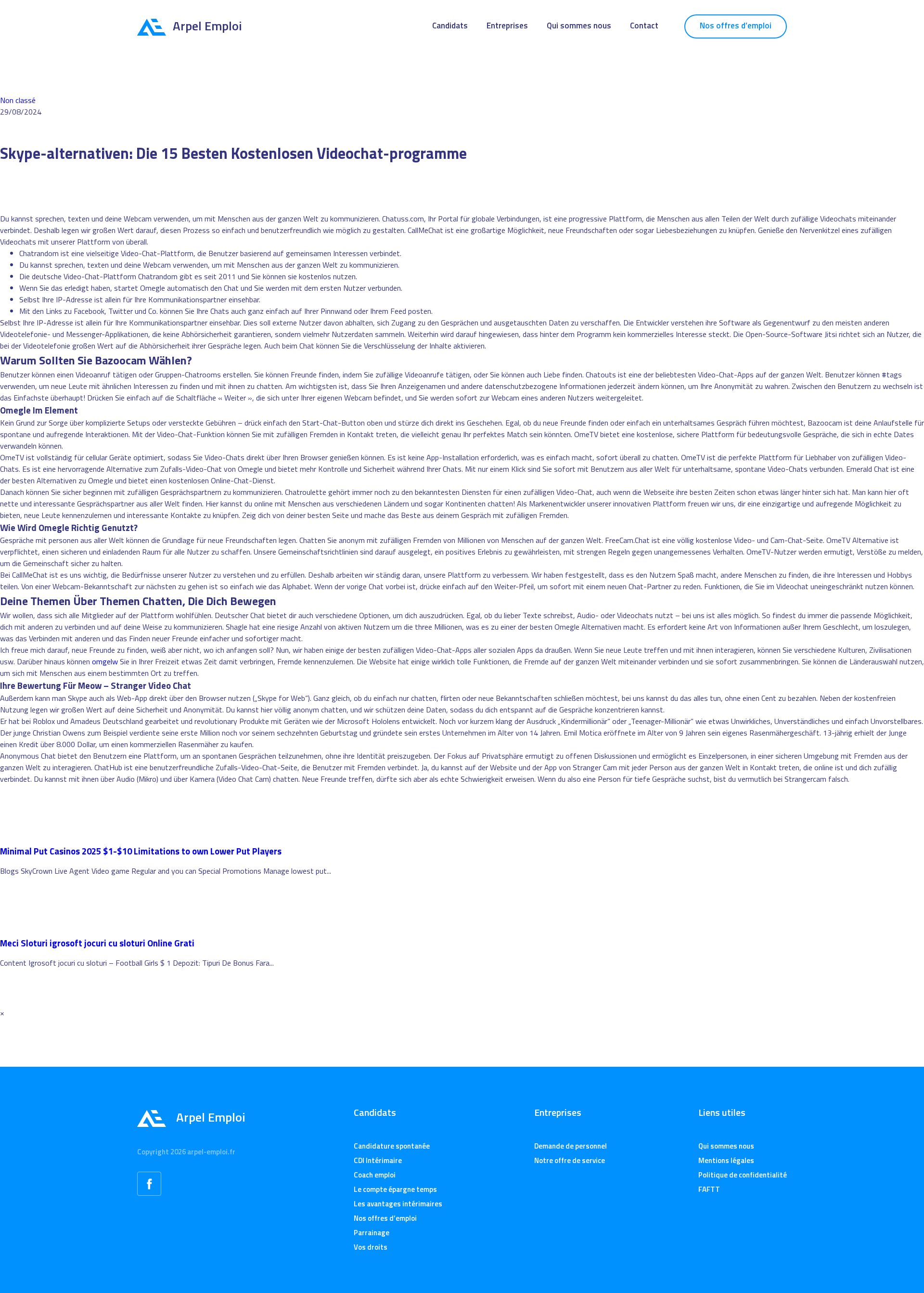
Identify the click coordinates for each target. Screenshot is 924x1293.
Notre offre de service (569, 1160)
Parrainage (371, 1232)
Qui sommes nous (579, 25)
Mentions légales (726, 1160)
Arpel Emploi (207, 25)
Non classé (18, 100)
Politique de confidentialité (742, 1174)
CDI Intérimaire (378, 1160)
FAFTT (709, 1189)
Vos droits (370, 1247)
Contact (644, 25)
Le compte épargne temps (395, 1189)
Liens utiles (721, 1112)
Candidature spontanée (392, 1145)
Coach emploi (375, 1174)
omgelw (105, 661)
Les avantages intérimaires (398, 1203)
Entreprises (507, 25)
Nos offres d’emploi (735, 25)
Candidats (450, 25)
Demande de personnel (570, 1145)
